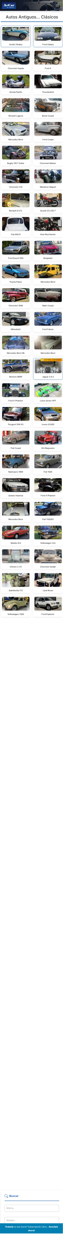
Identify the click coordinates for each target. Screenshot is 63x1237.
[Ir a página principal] (9, 5)
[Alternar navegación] (57, 5)
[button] (32, 1197)
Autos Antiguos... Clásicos (32, 17)
